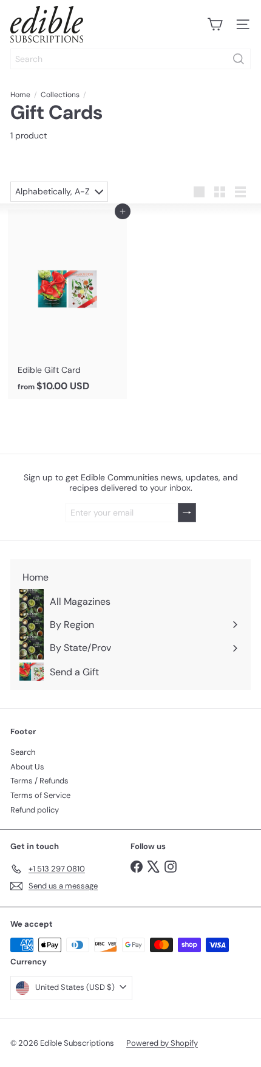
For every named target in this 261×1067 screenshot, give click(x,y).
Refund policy (34, 810)
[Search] (238, 59)
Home (20, 94)
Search (22, 752)
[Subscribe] (187, 513)
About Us (27, 767)
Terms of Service (40, 795)
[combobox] (130, 59)
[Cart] (215, 24)
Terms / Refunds (39, 781)
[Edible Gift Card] (67, 304)
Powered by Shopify (162, 1043)
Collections (60, 94)
